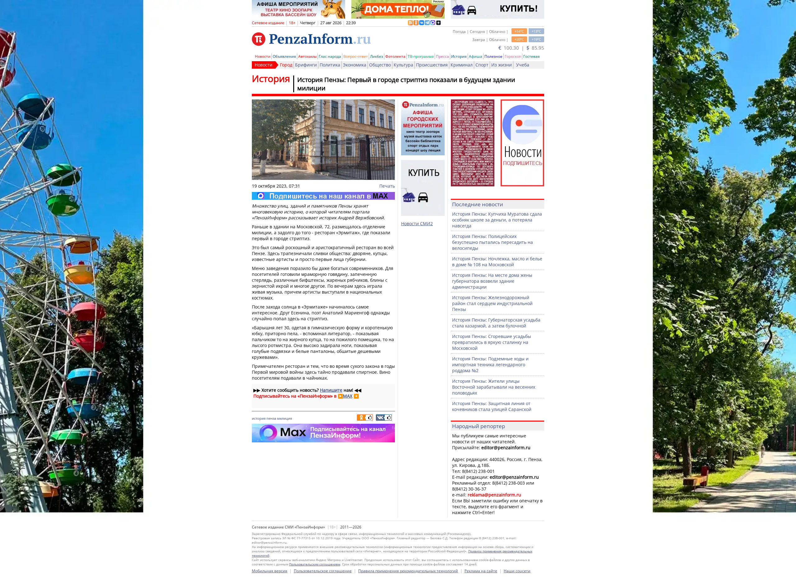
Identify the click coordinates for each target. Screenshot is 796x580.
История (459, 56)
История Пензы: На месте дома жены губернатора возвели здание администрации (492, 281)
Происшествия (432, 65)
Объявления (284, 56)
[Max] (323, 196)
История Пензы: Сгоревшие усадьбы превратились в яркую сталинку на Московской (491, 342)
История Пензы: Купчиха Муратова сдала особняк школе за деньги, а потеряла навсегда (497, 220)
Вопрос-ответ (355, 56)
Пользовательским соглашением (314, 564)
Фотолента (395, 56)
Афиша (475, 56)
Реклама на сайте (481, 570)
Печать (387, 186)
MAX (347, 396)
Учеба (522, 65)
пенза (271, 418)
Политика (330, 65)
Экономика (354, 65)
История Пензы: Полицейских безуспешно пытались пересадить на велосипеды (492, 242)
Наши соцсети (517, 570)
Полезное (493, 56)
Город (286, 65)
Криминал (462, 65)
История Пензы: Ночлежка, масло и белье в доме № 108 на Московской (497, 261)
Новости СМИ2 (417, 223)
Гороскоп (513, 56)
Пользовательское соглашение (323, 570)
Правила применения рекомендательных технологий (408, 570)
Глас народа (330, 56)
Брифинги (306, 65)
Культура (403, 65)
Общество (380, 65)
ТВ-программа (421, 56)
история (259, 418)
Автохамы (307, 56)
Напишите (331, 390)
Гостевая (531, 56)
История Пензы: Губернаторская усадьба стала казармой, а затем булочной (496, 323)
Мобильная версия (269, 570)
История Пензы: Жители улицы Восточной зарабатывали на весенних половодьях (493, 387)
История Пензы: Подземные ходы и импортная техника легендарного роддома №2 (490, 364)
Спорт (481, 65)
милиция (284, 418)
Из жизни (501, 65)
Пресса (442, 56)
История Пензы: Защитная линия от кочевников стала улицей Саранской (491, 406)
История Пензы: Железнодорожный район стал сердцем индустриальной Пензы (492, 303)
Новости (263, 56)
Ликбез (376, 56)
